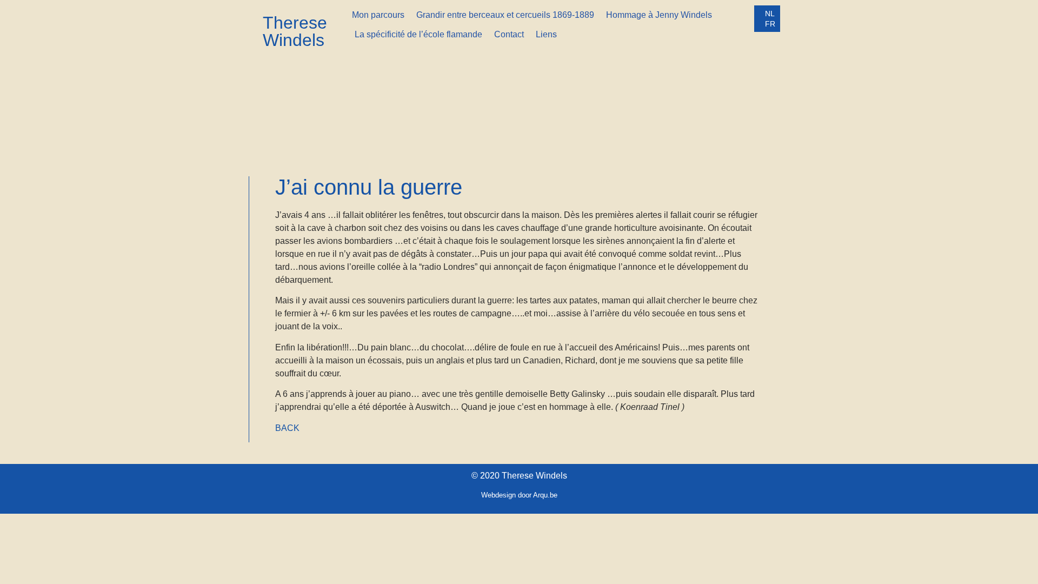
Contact (509, 34)
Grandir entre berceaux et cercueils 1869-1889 (505, 14)
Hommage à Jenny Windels (659, 14)
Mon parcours (378, 14)
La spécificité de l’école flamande (418, 34)
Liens (546, 34)
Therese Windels (295, 31)
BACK (287, 428)
